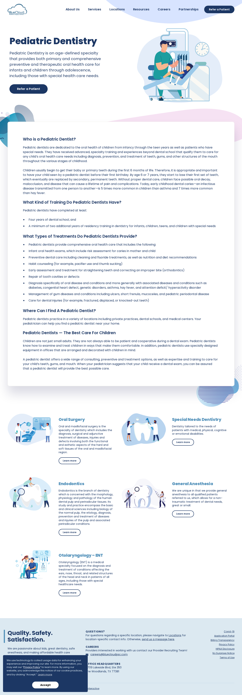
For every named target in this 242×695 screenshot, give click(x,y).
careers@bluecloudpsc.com (109, 654)
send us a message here (158, 639)
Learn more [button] (45, 674)
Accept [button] (45, 685)
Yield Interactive (90, 688)
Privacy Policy (31, 667)
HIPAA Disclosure (225, 648)
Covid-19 (229, 631)
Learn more (72, 460)
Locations (175, 635)
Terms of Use (227, 657)
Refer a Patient (28, 89)
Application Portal (224, 635)
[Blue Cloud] (17, 9)
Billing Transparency (222, 640)
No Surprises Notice (223, 653)
